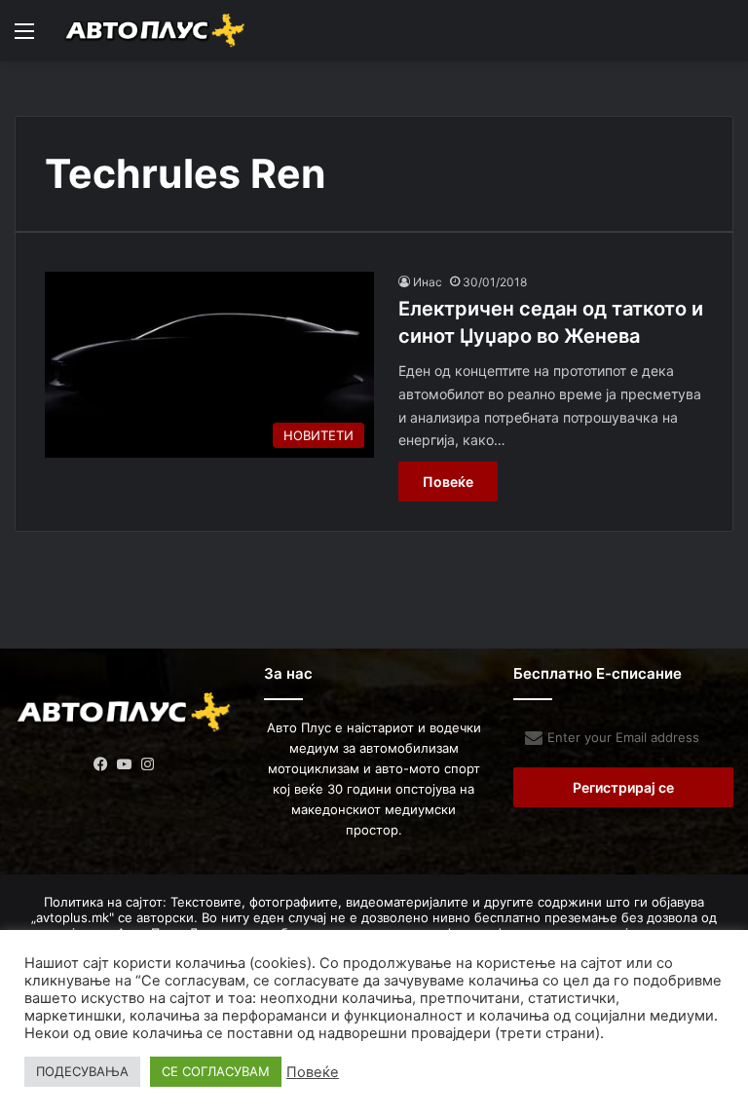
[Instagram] (148, 764)
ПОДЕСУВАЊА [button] (82, 1071)
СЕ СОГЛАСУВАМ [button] (216, 1071)
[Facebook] (101, 764)
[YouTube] (124, 764)
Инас (427, 282)
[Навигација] (24, 37)
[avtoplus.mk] (155, 31)
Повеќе (448, 481)
